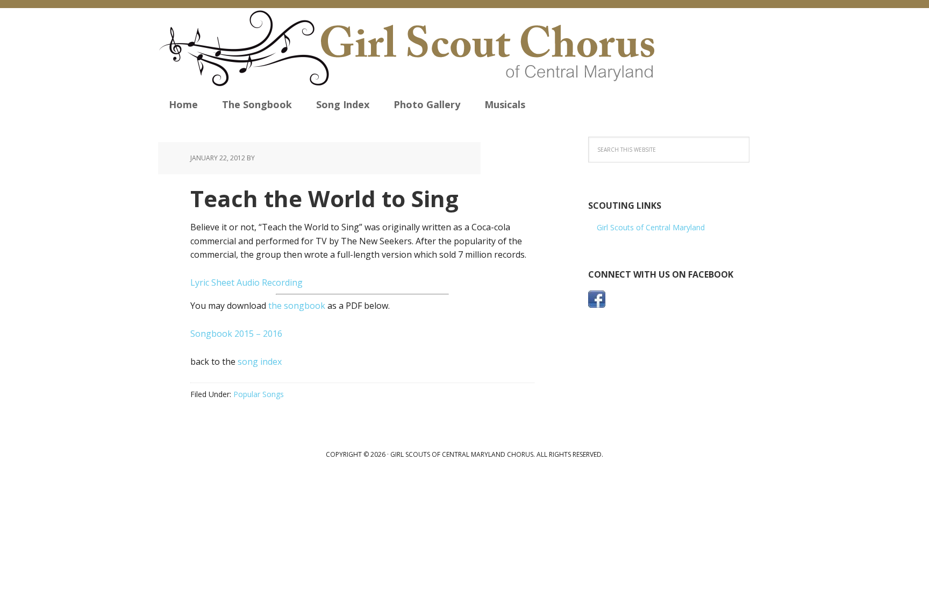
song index (260, 361)
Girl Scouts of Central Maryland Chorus (422, 48)
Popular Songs (258, 394)
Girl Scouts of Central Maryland (651, 227)
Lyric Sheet (212, 282)
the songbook (296, 306)
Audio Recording (270, 282)
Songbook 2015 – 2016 (236, 334)
